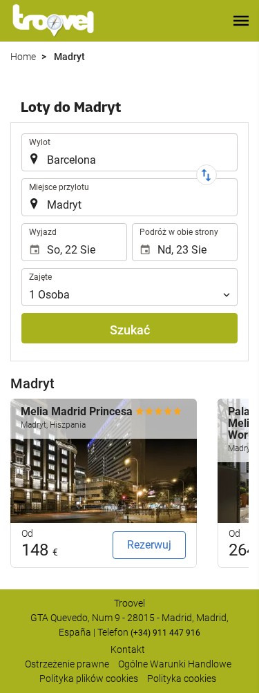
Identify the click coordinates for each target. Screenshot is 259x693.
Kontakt (128, 649)
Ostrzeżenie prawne (67, 664)
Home (23, 56)
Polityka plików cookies (88, 678)
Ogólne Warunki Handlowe (174, 664)
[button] (241, 20)
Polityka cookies (181, 678)
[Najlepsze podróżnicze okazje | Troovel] (53, 20)
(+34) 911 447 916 (165, 633)
